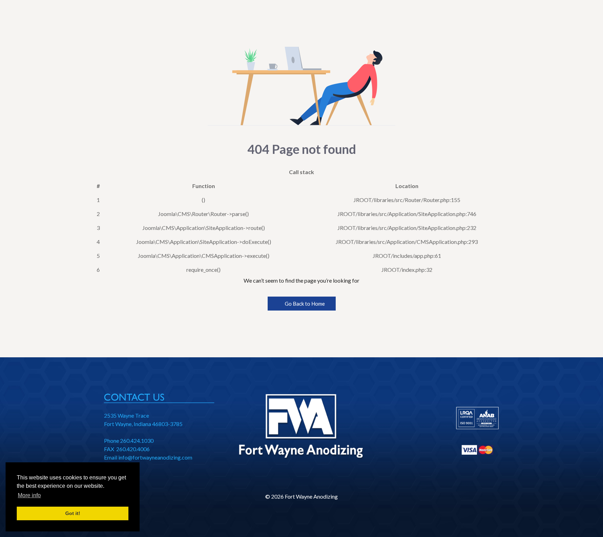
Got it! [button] (72, 513)
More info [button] (29, 495)
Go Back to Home (304, 303)
